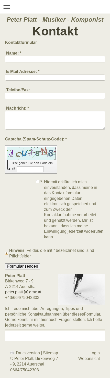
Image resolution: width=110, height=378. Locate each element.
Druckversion (28, 353)
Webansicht (89, 358)
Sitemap (50, 353)
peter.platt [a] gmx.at (23, 292)
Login (95, 353)
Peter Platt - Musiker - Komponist (55, 19)
